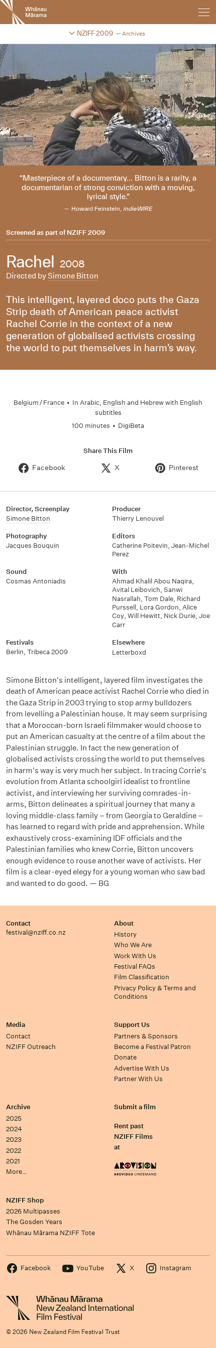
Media (15, 1024)
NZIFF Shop (25, 1200)
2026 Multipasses (33, 1211)
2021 (13, 1161)
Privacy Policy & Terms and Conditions (155, 992)
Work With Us (135, 956)
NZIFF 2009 (86, 232)
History (125, 934)
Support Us (132, 1024)
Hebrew (152, 402)
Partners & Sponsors (146, 1036)
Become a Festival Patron (152, 1046)
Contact (18, 923)
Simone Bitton (73, 275)
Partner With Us (138, 1079)
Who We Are (133, 945)
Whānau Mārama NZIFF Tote (50, 1233)
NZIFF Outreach (31, 1046)
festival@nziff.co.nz (36, 932)
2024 (14, 1129)
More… (16, 1171)
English (114, 402)
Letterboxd (129, 652)
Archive (18, 1107)
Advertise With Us (141, 1068)
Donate (125, 1057)
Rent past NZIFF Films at (133, 1137)
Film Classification (141, 977)
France (53, 402)
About (124, 923)
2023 (14, 1139)
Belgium (26, 402)
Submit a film (135, 1107)
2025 (14, 1118)
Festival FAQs (134, 966)
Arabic (89, 402)
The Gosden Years (34, 1222)
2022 (13, 1150)
